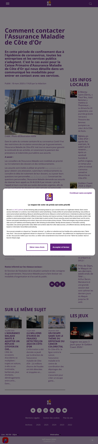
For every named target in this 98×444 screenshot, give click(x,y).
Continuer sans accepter (81, 193)
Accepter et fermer (61, 247)
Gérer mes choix (37, 247)
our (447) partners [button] (18, 210)
